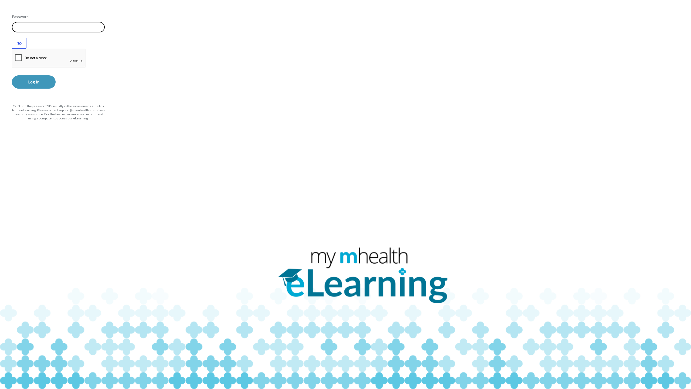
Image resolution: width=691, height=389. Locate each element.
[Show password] (19, 43)
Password (20, 16)
